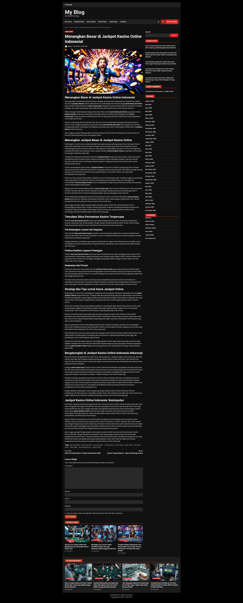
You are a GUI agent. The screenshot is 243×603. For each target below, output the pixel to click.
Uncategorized (150, 238)
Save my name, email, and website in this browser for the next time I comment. (94, 513)
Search (147, 32)
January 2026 (149, 125)
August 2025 (149, 142)
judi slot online (119, 445)
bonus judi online (98, 445)
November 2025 (150, 132)
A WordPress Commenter (154, 91)
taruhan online (96, 447)
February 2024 (150, 203)
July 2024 (148, 186)
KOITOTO (128, 597)
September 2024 (150, 179)
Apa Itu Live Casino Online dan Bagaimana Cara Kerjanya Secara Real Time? (77, 533)
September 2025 (150, 138)
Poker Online (102, 21)
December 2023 (150, 210)
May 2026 (148, 111)
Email (67, 499)
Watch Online (172, 21)
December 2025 (150, 128)
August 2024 (149, 183)
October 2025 (149, 135)
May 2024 (148, 193)
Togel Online (113, 21)
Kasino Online (91, 21)
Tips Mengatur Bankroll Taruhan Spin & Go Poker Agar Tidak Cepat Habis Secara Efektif (136, 572)
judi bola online (109, 445)
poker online (73, 447)
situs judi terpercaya (85, 447)
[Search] (158, 22)
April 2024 (148, 197)
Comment (69, 466)
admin (70, 46)
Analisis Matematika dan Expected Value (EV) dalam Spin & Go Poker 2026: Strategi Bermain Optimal (161, 55)
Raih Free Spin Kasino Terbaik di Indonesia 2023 (83, 452)
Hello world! (169, 91)
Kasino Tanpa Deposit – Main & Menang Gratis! (125, 452)
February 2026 (150, 121)
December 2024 (150, 169)
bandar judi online (86, 445)
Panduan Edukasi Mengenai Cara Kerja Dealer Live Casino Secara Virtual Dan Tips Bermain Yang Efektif (130, 533)
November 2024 (150, 173)
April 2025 (148, 156)
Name (67, 491)
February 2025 (150, 162)
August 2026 (149, 101)
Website (68, 506)
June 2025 (148, 149)
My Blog (74, 12)
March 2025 (149, 159)
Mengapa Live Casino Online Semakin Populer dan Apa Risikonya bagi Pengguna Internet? (103, 533)
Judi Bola (123, 21)
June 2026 (148, 108)
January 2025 (149, 166)
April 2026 (148, 115)
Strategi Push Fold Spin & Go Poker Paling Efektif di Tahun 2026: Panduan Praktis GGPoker (159, 71)
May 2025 (148, 152)
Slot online (68, 21)
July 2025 (148, 145)
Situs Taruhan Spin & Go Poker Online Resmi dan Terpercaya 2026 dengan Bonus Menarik (78, 572)
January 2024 (149, 207)
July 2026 (148, 104)
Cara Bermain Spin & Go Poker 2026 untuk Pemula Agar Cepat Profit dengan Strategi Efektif (160, 80)
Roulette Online (79, 21)
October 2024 (149, 176)
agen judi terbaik (75, 445)
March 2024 (149, 200)
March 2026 (149, 118)
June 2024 (148, 190)
